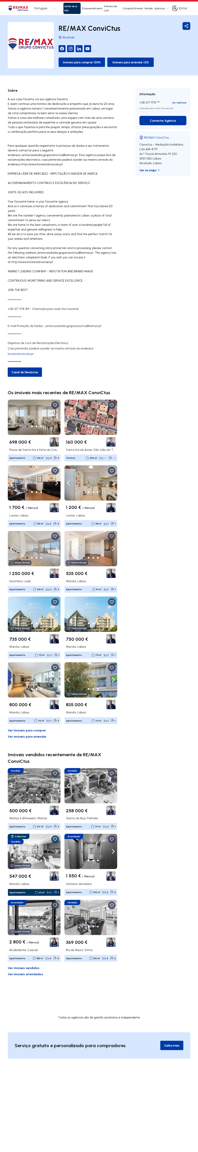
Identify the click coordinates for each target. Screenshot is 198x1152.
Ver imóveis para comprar (27, 730)
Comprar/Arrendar (133, 8)
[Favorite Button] (55, 405)
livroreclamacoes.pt (21, 354)
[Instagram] (70, 48)
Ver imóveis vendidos (23, 968)
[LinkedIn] (79, 48)
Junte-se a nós (70, 8)
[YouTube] (87, 48)
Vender (148, 8)
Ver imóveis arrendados (25, 974)
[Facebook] (62, 48)
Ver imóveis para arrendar (27, 736)
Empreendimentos (92, 8)
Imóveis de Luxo (110, 8)
